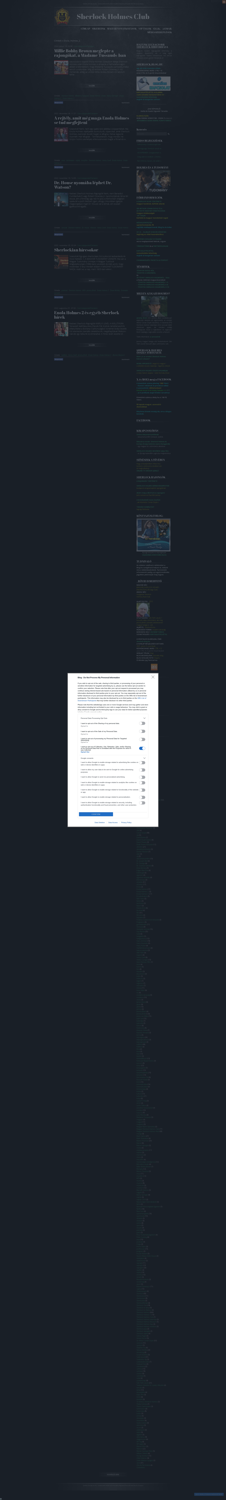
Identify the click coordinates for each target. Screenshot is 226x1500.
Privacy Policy (126, 822)
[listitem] (113, 718)
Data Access (113, 822)
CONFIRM (96, 814)
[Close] (153, 678)
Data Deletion (100, 822)
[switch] (142, 723)
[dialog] (113, 750)
